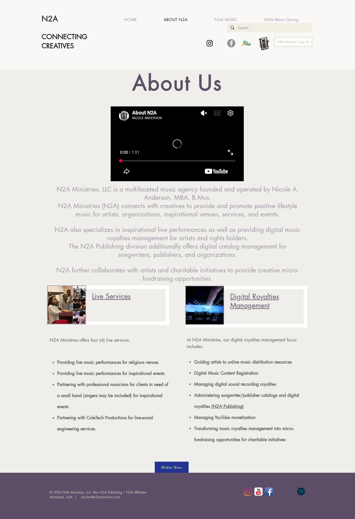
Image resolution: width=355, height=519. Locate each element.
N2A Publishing (102, 246)
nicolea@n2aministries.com (100, 497)
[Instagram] (248, 491)
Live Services (111, 296)
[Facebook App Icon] (269, 491)
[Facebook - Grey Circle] (231, 43)
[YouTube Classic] (258, 491)
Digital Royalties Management (254, 301)
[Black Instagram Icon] (210, 43)
